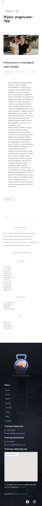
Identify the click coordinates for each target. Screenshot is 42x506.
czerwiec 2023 (7, 281)
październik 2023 (8, 277)
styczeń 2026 (7, 267)
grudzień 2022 (7, 283)
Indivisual (22, 487)
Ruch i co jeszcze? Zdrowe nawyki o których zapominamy (19, 233)
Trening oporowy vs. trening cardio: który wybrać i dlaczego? (20, 242)
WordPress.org (7, 328)
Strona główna (9, 11)
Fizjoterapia (8, 304)
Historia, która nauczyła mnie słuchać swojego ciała (17, 239)
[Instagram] (34, 502)
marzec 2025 (6, 269)
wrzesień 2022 (7, 285)
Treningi (6, 307)
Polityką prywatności (20, 494)
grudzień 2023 (7, 273)
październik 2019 (8, 289)
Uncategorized (7, 74)
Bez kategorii (32, 72)
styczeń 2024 (7, 271)
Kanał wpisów (7, 324)
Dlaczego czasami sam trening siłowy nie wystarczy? (18, 236)
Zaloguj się (6, 322)
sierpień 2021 (7, 287)
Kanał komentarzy (8, 326)
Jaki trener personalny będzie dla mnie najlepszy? (17, 245)
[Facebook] (27, 502)
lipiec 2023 (6, 279)
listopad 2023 (7, 275)
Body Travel (22, 72)
